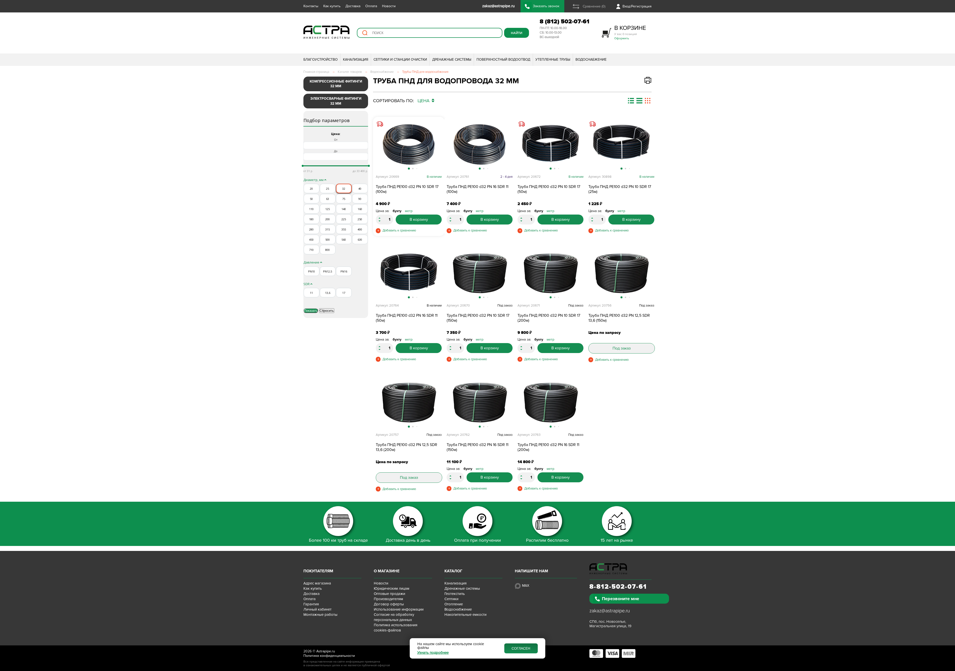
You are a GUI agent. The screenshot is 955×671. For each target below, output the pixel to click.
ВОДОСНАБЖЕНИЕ (591, 59)
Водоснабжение (458, 609)
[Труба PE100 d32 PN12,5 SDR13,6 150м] (621, 273)
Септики (451, 599)
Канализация (455, 583)
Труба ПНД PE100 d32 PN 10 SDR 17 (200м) (549, 318)
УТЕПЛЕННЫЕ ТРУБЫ (552, 59)
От (335, 139)
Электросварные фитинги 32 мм (335, 101)
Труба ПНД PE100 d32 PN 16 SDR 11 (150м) (477, 447)
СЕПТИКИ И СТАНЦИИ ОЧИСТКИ (400, 59)
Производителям (388, 599)
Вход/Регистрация (637, 6)
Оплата (371, 6)
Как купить (331, 6)
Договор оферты (389, 604)
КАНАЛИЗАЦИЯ (355, 59)
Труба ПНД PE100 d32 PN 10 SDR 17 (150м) (478, 318)
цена (424, 100)
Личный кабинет (317, 609)
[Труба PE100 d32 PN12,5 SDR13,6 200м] (409, 402)
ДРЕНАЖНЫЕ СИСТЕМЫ (451, 59)
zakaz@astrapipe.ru (609, 611)
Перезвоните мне (620, 598)
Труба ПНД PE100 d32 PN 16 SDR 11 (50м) (406, 318)
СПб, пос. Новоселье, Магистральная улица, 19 (610, 623)
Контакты (310, 6)
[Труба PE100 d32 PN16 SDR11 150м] (480, 402)
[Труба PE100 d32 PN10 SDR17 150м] (480, 273)
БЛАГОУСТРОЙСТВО (320, 59)
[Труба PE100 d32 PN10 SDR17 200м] (550, 273)
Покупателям (318, 571)
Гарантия (311, 604)
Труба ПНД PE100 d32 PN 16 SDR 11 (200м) (548, 447)
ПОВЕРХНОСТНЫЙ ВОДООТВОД (503, 59)
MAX (525, 585)
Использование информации (399, 609)
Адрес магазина (317, 583)
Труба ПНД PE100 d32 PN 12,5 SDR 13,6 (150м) (619, 318)
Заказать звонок (546, 6)
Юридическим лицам (391, 588)
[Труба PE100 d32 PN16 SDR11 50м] (409, 273)
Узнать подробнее (433, 653)
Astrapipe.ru (325, 651)
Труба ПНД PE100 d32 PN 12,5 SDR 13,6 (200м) (406, 447)
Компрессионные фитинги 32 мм (336, 84)
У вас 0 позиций (630, 32)
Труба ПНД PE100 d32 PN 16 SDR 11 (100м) (477, 189)
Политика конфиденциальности (329, 656)
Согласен (521, 648)
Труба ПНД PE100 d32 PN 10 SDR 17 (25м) (619, 189)
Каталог (453, 571)
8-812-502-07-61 (618, 587)
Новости (389, 6)
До (335, 151)
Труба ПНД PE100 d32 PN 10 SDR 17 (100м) (407, 189)
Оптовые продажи (389, 593)
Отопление (453, 604)
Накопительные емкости (465, 614)
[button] (437, 146)
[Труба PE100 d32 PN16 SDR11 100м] (480, 144)
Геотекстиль (454, 593)
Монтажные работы (320, 614)
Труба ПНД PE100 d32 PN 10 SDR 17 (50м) (549, 189)
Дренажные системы (462, 588)
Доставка (352, 6)
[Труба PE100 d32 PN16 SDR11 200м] (550, 402)
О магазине (386, 571)
